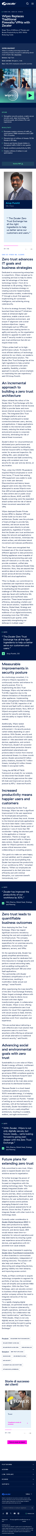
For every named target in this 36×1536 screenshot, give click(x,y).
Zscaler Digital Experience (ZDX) (15, 1222)
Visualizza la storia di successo (14, 1423)
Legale (15, 1519)
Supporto (5, 1484)
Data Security (7, 1360)
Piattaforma (7, 1464)
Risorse (5, 1479)
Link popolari (8, 1474)
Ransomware (6, 1356)
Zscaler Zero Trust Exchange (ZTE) (20, 1338)
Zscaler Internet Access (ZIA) (11, 1343)
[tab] (27, 3)
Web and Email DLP (27, 1347)
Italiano (28, 1494)
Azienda (5, 1469)
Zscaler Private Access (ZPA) (11, 1347)
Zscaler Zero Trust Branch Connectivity (18, 1253)
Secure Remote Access (20, 1356)
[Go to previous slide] (31, 249)
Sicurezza (19, 1519)
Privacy (12, 1519)
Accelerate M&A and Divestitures (12, 1365)
